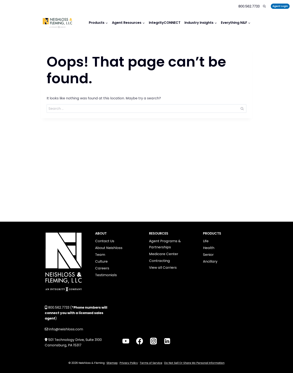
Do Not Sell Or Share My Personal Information (194, 363)
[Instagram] (153, 341)
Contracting (159, 260)
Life (206, 241)
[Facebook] (139, 341)
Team (100, 254)
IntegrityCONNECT (164, 22)
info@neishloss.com (66, 329)
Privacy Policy (129, 363)
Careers (102, 268)
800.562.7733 (249, 6)
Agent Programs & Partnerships (165, 244)
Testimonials (106, 275)
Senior (208, 254)
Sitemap (112, 363)
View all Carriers (163, 267)
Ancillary (210, 261)
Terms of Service (151, 363)
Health (208, 247)
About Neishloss (108, 247)
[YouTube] (126, 341)
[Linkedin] (167, 341)
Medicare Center (163, 254)
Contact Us (104, 241)
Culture (101, 261)
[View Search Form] (264, 6)
